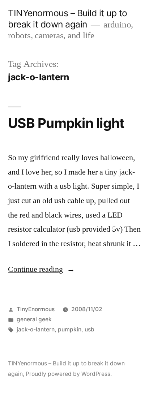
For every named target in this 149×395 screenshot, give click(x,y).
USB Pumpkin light (66, 123)
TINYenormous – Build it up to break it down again (67, 19)
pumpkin (69, 329)
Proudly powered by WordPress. (69, 373)
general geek (34, 319)
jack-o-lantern (36, 329)
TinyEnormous (36, 309)
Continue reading (41, 269)
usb (89, 329)
